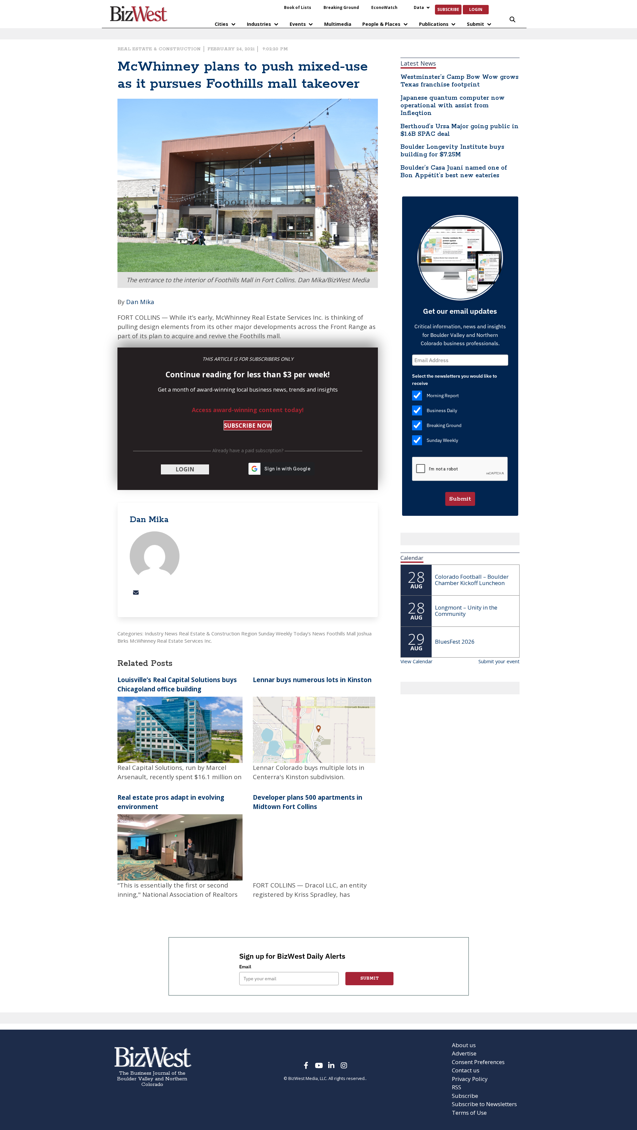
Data (419, 7)
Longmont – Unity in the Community (466, 611)
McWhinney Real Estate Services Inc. (171, 640)
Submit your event (499, 661)
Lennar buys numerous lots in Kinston (312, 679)
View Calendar (416, 661)
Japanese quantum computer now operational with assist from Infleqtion (452, 105)
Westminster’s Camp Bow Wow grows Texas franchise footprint (459, 81)
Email (245, 967)
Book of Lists (297, 7)
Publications (434, 24)
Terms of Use (469, 1112)
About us (464, 1045)
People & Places (381, 24)
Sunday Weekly (275, 633)
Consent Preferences (478, 1062)
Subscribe (448, 9)
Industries (259, 24)
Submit (475, 24)
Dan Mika (140, 301)
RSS (456, 1087)
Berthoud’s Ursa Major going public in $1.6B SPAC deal (459, 130)
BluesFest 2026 (455, 641)
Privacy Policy (470, 1079)
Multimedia (337, 24)
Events (298, 24)
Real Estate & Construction (159, 49)
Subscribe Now (248, 425)
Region (249, 633)
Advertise (464, 1053)
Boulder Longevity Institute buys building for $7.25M (452, 151)
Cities (221, 24)
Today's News (309, 633)
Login (475, 9)
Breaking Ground (341, 7)
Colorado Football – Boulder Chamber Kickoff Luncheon (472, 580)
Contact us (465, 1070)
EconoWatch (384, 7)
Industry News (161, 633)
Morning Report (443, 396)
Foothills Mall (341, 633)
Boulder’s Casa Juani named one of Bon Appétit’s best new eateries (453, 172)
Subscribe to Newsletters (484, 1104)
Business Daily (442, 410)
